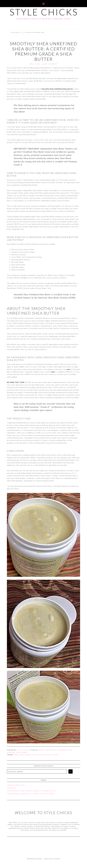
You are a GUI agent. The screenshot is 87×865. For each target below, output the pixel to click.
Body (49, 750)
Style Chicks (44, 12)
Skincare (11, 752)
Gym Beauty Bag (65, 750)
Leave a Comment (50, 64)
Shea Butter (38, 755)
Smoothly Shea (52, 755)
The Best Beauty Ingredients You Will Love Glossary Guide (30, 793)
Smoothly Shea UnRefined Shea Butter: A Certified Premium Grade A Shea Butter (43, 51)
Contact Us (11, 788)
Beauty (42, 750)
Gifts (54, 750)
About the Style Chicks (16, 785)
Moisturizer (25, 755)
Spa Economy (22, 752)
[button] (43, 3)
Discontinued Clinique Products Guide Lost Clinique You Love (31, 791)
